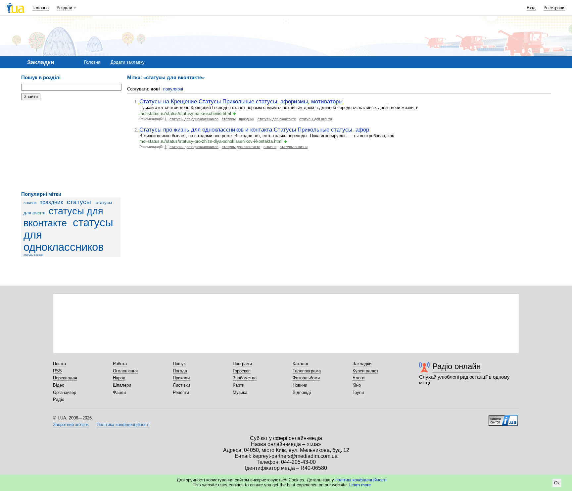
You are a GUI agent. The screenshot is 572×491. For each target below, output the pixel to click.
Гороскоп (242, 370)
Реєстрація (554, 7)
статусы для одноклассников (193, 119)
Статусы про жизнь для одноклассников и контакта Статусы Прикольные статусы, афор (254, 129)
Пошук (179, 363)
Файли (119, 392)
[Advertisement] (70, 145)
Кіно (357, 385)
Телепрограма (307, 370)
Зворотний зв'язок (71, 424)
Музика (240, 392)
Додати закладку (128, 62)
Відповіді (302, 392)
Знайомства (245, 377)
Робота (120, 363)
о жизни (30, 203)
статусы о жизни (33, 254)
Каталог (301, 363)
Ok (557, 482)
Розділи (64, 7)
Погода (180, 370)
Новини (300, 385)
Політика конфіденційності (123, 424)
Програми (242, 363)
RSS (57, 370)
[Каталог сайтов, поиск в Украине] (503, 418)
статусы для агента (315, 119)
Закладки (362, 363)
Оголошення (125, 370)
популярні (173, 88)
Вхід (531, 7)
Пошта (59, 363)
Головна (40, 7)
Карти (238, 385)
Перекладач (65, 377)
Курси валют (365, 370)
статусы (79, 201)
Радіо (58, 399)
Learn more (360, 484)
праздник (51, 202)
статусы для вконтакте (277, 119)
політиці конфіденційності (361, 479)
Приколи (181, 377)
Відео (58, 385)
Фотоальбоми (306, 377)
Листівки (181, 385)
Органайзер (64, 392)
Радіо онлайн (456, 366)
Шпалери (122, 385)
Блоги (358, 377)
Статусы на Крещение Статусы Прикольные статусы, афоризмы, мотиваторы (241, 101)
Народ (119, 377)
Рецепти (181, 392)
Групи (358, 392)
